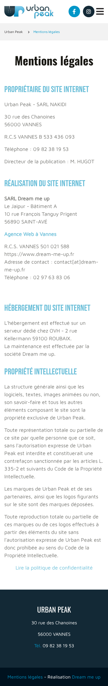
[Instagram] (88, 11)
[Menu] (100, 11)
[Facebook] (74, 11)
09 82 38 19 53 (54, 645)
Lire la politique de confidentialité (54, 568)
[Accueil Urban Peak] (29, 11)
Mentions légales (25, 676)
